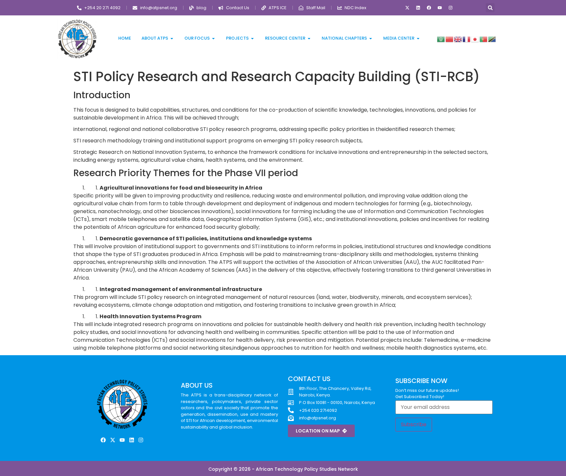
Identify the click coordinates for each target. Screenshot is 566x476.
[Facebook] (429, 8)
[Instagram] (450, 8)
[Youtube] (440, 8)
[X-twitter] (407, 8)
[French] (466, 39)
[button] (490, 7)
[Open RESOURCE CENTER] (309, 38)
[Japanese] (475, 39)
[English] (458, 39)
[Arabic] (441, 39)
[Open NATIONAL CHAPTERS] (370, 38)
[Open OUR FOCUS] (213, 38)
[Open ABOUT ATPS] (172, 38)
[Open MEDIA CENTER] (418, 38)
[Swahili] (492, 39)
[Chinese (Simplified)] (449, 39)
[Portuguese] (484, 39)
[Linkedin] (418, 8)
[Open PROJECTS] (252, 38)
